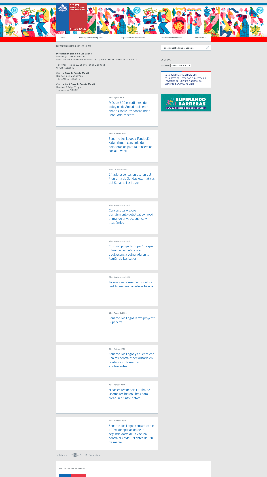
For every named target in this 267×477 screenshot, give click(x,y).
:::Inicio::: (62, 38)
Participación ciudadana (171, 38)
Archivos (165, 65)
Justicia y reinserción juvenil (90, 38)
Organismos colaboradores (133, 38)
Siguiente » (94, 455)
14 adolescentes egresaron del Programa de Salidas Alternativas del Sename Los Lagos (132, 179)
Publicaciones (200, 38)
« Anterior (62, 455)
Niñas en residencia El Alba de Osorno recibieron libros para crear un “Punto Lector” (129, 394)
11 (86, 455)
